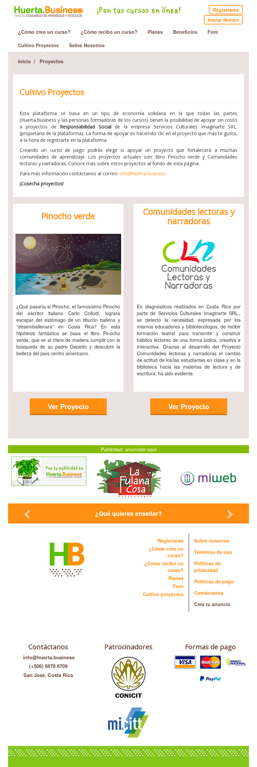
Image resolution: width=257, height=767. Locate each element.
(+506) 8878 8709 (48, 666)
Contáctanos (209, 592)
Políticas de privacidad (207, 566)
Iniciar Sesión (223, 19)
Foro (212, 31)
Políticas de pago (214, 581)
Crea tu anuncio (212, 604)
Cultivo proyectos (163, 594)
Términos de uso (213, 552)
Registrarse (226, 9)
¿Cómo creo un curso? (44, 31)
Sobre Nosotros (87, 45)
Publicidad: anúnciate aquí (129, 449)
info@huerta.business (48, 657)
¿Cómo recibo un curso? (109, 31)
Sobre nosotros (212, 540)
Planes (155, 31)
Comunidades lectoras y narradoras (189, 216)
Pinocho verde (68, 216)
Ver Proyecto (68, 406)
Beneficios (185, 31)
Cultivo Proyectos (38, 45)
